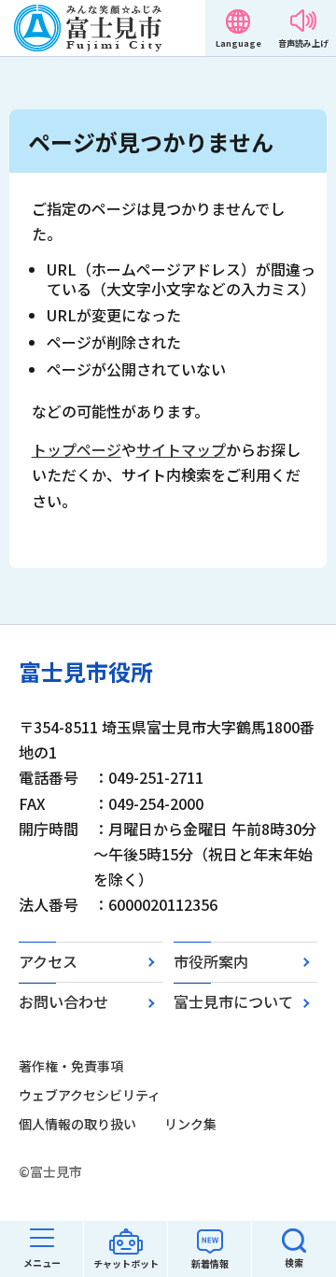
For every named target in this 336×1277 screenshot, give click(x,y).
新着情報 (210, 1263)
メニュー (42, 1263)
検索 (294, 1263)
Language (238, 43)
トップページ (76, 449)
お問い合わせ (63, 1001)
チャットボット (126, 1263)
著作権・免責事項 (71, 1066)
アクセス (48, 961)
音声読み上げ (303, 43)
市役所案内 (211, 961)
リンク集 (190, 1123)
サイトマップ (181, 449)
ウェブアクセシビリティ (90, 1094)
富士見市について (233, 1001)
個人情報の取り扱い (77, 1123)
